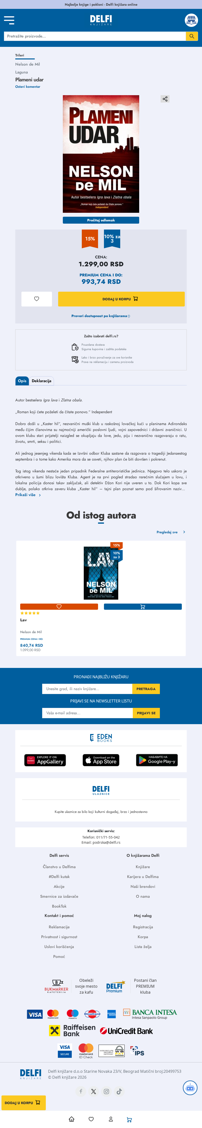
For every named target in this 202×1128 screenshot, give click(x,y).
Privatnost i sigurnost (59, 937)
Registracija (143, 927)
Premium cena (95, 275)
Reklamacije (59, 927)
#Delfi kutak (59, 876)
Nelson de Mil (27, 64)
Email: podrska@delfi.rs (101, 842)
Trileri (19, 55)
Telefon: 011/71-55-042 (101, 837)
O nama (143, 896)
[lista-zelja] (59, 607)
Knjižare (143, 867)
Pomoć (59, 956)
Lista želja (143, 946)
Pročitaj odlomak (101, 220)
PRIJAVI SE (146, 713)
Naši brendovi (143, 886)
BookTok (59, 906)
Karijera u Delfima (143, 876)
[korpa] (143, 607)
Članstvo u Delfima (59, 867)
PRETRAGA (146, 688)
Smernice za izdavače (59, 896)
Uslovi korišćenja (59, 946)
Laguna (21, 72)
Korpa (143, 937)
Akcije (59, 886)
